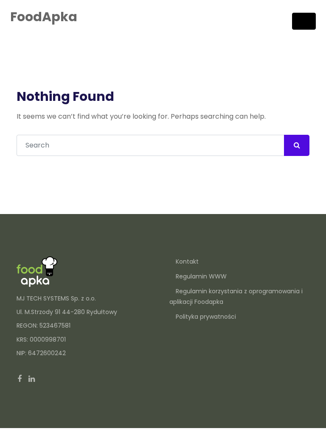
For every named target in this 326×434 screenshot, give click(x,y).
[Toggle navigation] (304, 21)
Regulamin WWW (201, 276)
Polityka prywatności (206, 316)
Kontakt (187, 261)
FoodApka (43, 17)
